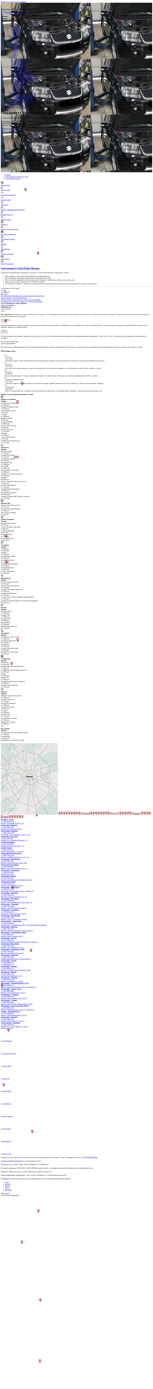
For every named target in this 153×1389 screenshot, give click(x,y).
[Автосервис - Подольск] (136, 814)
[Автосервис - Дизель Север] (6, 818)
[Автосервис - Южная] (145, 814)
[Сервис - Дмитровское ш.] (17, 818)
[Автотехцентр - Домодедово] (114, 814)
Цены (11, 93)
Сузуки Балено (6, 1091)
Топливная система (8, 239)
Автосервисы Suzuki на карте (15, 13)
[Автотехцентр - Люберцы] (22, 818)
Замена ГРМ (5, 190)
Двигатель (4, 205)
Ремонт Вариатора (19, 68)
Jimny (15, 49)
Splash (15, 53)
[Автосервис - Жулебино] (101, 814)
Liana (15, 51)
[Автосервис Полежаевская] (74, 814)
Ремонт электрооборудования (23, 79)
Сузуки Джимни (7, 1116)
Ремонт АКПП (18, 64)
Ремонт (11, 57)
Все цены (4, 294)
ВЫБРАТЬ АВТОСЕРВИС (10, 129)
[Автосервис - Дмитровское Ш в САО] (2, 818)
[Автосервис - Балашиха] (106, 814)
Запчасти (16, 29)
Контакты (12, 104)
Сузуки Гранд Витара (12, 178)
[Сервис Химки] (72, 814)
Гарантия (16, 27)
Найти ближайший (7, 305)
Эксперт (16, 34)
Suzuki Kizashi (6, 1141)
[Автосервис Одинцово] (64, 814)
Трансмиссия (5, 249)
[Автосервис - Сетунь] (142, 814)
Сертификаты (18, 31)
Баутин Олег (14, 1195)
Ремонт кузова (6, 219)
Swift (15, 44)
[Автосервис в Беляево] (67, 814)
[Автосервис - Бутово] (125, 814)
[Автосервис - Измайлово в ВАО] (130, 814)
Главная (8, 175)
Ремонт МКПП (18, 66)
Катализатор (17, 89)
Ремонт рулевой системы (10, 229)
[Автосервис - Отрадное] (104, 814)
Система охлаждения (8, 234)
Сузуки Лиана (6, 1129)
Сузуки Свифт (6, 1066)
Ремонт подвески (19, 70)
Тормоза (4, 244)
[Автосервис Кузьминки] (79, 814)
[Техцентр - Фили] (59, 814)
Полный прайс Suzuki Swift (23, 100)
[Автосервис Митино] (91, 814)
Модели (12, 36)
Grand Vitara (17, 38)
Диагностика (18, 59)
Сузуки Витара (6, 1041)
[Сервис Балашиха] (69, 814)
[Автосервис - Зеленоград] (85, 814)
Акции (15, 32)
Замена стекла (6, 200)
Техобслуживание (7, 264)
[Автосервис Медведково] (128, 814)
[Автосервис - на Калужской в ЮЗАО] (15, 818)
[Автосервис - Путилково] (96, 814)
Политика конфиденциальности (12, 1161)
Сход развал (5, 259)
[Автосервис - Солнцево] (10, 818)
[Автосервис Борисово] (62, 814)
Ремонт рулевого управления (23, 76)
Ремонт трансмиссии (20, 83)
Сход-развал (17, 85)
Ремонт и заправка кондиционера (13, 210)
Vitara (15, 40)
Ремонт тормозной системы (23, 78)
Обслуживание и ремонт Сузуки (16, 177)
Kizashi (15, 55)
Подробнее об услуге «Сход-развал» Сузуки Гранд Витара (21, 301)
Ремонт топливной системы (23, 81)
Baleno (15, 46)
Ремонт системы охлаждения (23, 74)
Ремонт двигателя (19, 63)
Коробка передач (7, 215)
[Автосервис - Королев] (120, 814)
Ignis (15, 47)
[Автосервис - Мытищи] (99, 814)
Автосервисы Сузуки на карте (16, 107)
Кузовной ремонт (19, 87)
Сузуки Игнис (6, 1104)
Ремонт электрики (7, 254)
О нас (11, 25)
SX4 (14, 42)
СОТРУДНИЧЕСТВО (90, 1157)
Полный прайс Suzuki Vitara (23, 96)
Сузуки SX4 (5, 1079)
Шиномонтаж (18, 91)
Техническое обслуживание (23, 61)
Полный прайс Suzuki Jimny (23, 102)
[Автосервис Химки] (94, 814)
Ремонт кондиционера (21, 72)
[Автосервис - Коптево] (20, 818)
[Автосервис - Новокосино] (109, 814)
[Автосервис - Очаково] (150, 814)
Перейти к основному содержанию (13, 2)
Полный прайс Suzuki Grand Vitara (25, 95)
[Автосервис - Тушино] (12, 818)
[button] (22, 296)
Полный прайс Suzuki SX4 (22, 98)
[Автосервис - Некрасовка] (77, 814)
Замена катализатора (8, 195)
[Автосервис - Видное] (147, 814)
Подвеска (4, 224)
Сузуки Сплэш (6, 1154)
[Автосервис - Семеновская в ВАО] (123, 814)
